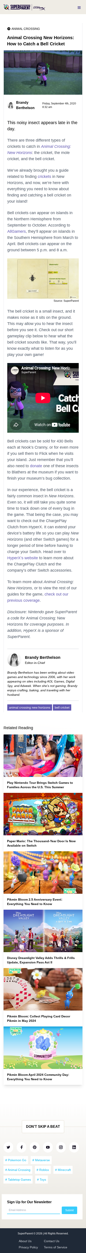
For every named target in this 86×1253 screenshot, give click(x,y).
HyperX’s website (22, 558)
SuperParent (26, 1233)
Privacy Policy (28, 1247)
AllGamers (16, 231)
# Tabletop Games (18, 1179)
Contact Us (51, 1241)
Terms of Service (55, 1247)
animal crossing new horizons (29, 707)
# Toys (41, 1179)
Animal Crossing (25, 29)
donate (36, 466)
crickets (44, 176)
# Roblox (43, 1170)
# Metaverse (41, 1160)
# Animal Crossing (17, 1170)
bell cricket (62, 707)
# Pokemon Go (15, 1160)
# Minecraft (63, 1170)
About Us (25, 1241)
